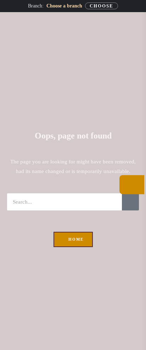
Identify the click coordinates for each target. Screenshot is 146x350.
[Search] (130, 201)
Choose (101, 6)
